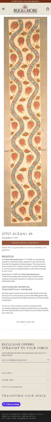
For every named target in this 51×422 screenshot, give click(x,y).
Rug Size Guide (9, 418)
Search (24, 414)
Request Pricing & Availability (25, 243)
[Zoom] (25, 121)
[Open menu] (5, 9)
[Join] (47, 360)
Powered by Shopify (26, 418)
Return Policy (29, 416)
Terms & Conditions (11, 416)
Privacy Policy (37, 414)
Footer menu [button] (8, 380)
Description (8, 256)
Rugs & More (10, 414)
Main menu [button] (7, 373)
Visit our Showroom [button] (12, 387)
